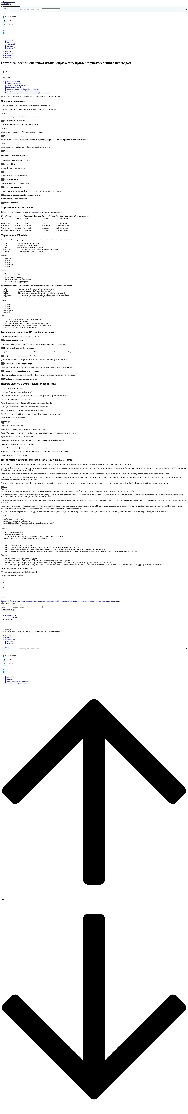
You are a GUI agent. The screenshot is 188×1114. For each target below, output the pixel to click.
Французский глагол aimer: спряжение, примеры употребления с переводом (29, 601)
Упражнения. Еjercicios (13, 87)
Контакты (9, 679)
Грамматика (9, 615)
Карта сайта (9, 677)
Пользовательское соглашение (16, 681)
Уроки (7, 619)
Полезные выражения (13, 83)
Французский (10, 44)
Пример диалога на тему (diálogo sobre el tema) (22, 91)
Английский (10, 40)
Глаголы (13, 617)
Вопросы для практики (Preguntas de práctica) (22, 89)
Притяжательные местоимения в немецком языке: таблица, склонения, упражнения (88, 601)
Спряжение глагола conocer (15, 85)
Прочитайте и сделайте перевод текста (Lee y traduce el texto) (27, 93)
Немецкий (9, 42)
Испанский (9, 46)
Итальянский (10, 48)
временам (37, 212)
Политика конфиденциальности (17, 683)
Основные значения (12, 81)
